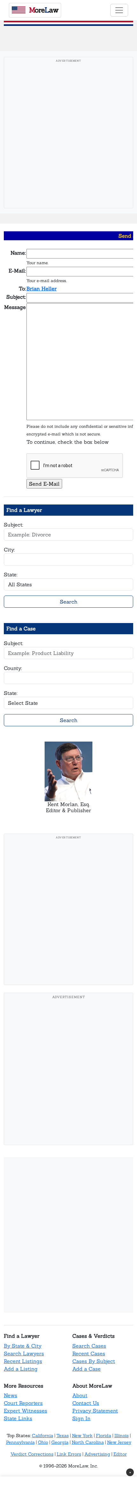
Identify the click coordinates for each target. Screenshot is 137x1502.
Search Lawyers (24, 1353)
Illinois (121, 1435)
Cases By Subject (93, 1361)
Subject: (13, 524)
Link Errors (69, 1454)
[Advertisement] (68, 134)
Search (68, 601)
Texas (62, 1435)
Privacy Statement (95, 1410)
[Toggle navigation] (119, 10)
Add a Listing (21, 1369)
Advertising (97, 1454)
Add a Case (86, 1369)
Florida (103, 1435)
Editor (120, 1454)
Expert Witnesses (25, 1410)
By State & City (22, 1346)
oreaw (43, 9)
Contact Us (85, 1403)
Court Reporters (23, 1403)
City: (9, 549)
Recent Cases (88, 1353)
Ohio (43, 1442)
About (79, 1395)
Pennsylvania (20, 1442)
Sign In (81, 1418)
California (42, 1435)
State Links (18, 1418)
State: (11, 574)
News (10, 1395)
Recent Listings (23, 1361)
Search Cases (89, 1346)
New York (82, 1435)
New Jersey (119, 1442)
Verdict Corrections (32, 1454)
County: (13, 668)
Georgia (59, 1442)
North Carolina (88, 1442)
